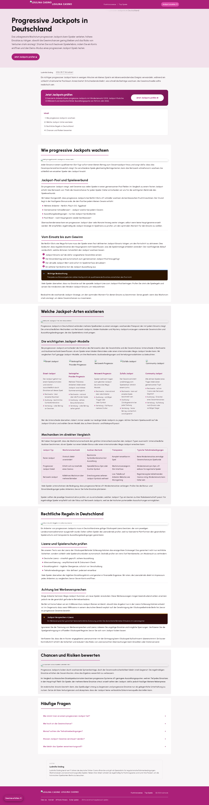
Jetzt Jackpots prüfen (24, 57)
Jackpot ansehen (169, 4)
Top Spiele (123, 4)
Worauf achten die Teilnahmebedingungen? (63, 731)
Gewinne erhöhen (12, 798)
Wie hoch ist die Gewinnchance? (57, 723)
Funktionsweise (110, 4)
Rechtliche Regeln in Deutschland (59, 126)
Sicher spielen (74, 800)
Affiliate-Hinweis (61, 800)
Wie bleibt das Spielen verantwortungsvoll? (62, 746)
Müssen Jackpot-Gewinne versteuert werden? (64, 739)
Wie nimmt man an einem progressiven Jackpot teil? (66, 716)
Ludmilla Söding (56, 767)
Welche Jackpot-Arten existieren (59, 122)
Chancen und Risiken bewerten (59, 130)
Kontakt (51, 800)
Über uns (44, 800)
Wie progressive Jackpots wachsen (60, 118)
